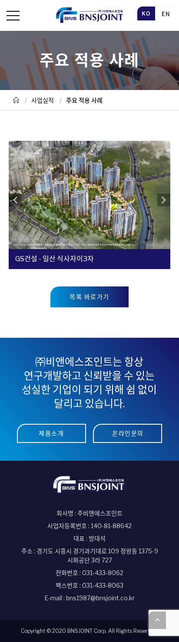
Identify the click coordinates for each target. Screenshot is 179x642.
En (166, 14)
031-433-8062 (102, 572)
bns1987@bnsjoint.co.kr (100, 598)
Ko (146, 13)
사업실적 (42, 100)
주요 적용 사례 (84, 100)
